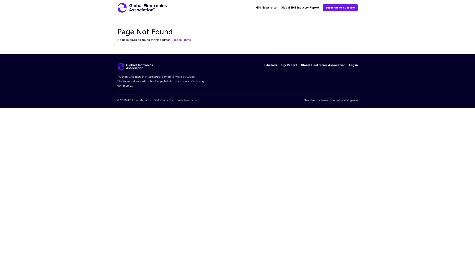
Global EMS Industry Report (300, 7)
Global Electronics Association (323, 65)
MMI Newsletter (266, 7)
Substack (270, 65)
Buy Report (289, 65)
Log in (353, 65)
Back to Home (181, 40)
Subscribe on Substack (340, 7)
